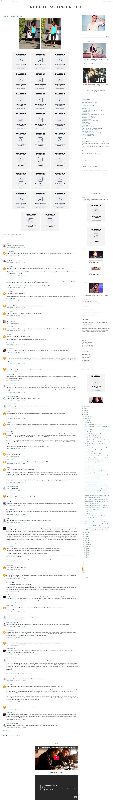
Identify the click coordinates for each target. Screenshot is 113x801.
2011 (85, 550)
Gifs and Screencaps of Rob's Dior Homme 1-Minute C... (97, 527)
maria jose (8, 565)
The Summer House (86, 126)
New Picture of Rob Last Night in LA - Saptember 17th (97, 455)
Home (40, 733)
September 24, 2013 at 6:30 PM (15, 408)
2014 (85, 412)
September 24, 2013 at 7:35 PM (15, 428)
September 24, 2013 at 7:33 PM (15, 418)
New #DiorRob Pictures (90, 431)
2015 (85, 410)
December (87, 416)
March (86, 542)
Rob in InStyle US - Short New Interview (93, 464)
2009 (85, 555)
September (87, 422)
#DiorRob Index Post (89, 511)
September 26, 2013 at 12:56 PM (16, 727)
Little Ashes (84, 123)
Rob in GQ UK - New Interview (91, 503)
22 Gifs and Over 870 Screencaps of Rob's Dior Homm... (97, 521)
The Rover (84, 108)
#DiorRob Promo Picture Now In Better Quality (95, 443)
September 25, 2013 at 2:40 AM (15, 498)
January (87, 546)
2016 (85, 408)
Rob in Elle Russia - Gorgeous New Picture (94, 462)
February (87, 544)
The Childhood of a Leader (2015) (89, 102)
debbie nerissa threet (11, 383)
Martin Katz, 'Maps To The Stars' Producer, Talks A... (96, 486)
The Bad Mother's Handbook (88, 129)
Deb (83, 565)
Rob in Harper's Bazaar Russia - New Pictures (95, 449)
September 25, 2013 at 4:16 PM (15, 578)
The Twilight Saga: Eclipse (88, 117)
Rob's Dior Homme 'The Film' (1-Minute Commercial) (96, 529)
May (86, 538)
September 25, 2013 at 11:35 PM (16, 681)
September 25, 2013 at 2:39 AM (15, 490)
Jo (7, 243)
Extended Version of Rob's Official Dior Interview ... (96, 509)
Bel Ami (84, 113)
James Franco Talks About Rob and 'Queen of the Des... (97, 488)
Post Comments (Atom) (14, 735)
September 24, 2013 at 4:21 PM (15, 323)
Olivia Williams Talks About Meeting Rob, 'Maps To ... (97, 490)
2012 (85, 548)
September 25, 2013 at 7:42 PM (15, 611)
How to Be (84, 125)
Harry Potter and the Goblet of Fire (90, 132)
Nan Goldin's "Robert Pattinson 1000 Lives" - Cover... (96, 453)
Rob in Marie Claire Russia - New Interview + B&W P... (97, 460)
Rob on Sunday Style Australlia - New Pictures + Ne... (97, 476)
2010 (85, 553)
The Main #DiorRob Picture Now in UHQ (93, 482)
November (87, 418)
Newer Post (5, 733)
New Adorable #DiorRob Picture (92, 435)
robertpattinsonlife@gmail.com (88, 309)
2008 (85, 557)
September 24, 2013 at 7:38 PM (15, 456)
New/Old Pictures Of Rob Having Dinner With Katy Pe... (97, 458)
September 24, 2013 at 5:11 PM (15, 363)
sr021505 (8, 326)
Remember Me (85, 119)
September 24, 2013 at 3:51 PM (15, 300)
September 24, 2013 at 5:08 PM (15, 352)
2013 (85, 414)
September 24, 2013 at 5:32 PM (15, 371)
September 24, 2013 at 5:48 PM (15, 380)
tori (7, 411)
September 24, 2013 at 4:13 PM (15, 315)
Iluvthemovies (9, 526)
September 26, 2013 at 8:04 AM (15, 709)
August (86, 532)
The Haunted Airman (86, 131)
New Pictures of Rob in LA (90, 451)
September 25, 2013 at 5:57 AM (15, 505)
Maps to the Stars (86, 107)
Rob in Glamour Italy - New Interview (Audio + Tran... (96, 470)
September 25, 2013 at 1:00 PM (15, 522)
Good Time (84, 99)
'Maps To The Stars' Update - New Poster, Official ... (96, 484)
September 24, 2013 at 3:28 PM (15, 275)
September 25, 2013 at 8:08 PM (15, 619)
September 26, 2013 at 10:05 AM (16, 719)
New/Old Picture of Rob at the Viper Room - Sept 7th (96, 439)
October (87, 420)
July (86, 534)
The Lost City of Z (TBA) (87, 101)
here (107, 63)
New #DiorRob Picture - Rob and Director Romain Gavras (97, 495)
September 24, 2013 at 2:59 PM (15, 247)
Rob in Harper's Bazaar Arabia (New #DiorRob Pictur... (97, 499)
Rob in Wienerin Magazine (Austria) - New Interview (96, 515)
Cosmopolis (84, 111)
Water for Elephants (86, 116)
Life (83, 104)
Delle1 (7, 501)
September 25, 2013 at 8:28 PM (15, 645)
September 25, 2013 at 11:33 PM (16, 673)
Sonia (84, 572)
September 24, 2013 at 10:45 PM (16, 482)
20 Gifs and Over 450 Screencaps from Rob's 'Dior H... (97, 523)
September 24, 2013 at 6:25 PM (15, 392)
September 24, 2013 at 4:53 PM (15, 345)
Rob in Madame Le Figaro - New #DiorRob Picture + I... (97, 472)
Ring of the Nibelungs (87, 134)
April (86, 540)
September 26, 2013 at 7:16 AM (15, 701)
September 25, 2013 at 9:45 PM (15, 654)
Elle (83, 567)
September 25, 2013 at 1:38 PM (15, 543)
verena (7, 319)
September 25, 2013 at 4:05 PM (15, 569)
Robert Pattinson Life (56, 7)
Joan (7, 467)
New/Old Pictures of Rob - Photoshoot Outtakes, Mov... (97, 480)
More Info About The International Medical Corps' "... (96, 433)
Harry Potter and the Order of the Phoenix (91, 128)
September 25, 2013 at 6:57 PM (15, 602)
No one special (9, 493)
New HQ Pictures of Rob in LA (12, 16)
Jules (7, 334)
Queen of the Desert (86, 105)
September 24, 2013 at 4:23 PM (15, 330)
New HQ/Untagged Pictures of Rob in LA (94, 441)
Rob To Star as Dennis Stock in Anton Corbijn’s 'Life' (96, 507)
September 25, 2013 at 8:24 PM (15, 637)
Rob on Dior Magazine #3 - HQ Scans (93, 424)
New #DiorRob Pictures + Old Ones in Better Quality (96, 474)
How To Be (84, 146)
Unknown (8, 251)
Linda (84, 569)
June (86, 536)
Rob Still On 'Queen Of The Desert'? (93, 437)
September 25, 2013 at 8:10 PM (15, 626)
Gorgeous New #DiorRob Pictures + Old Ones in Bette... (97, 447)
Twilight (83, 122)
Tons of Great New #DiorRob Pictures (93, 517)
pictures (12, 236)
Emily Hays (9, 348)
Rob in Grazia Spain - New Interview (93, 478)
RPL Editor (85, 571)
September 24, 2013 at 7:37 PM (15, 448)
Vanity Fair (84, 135)
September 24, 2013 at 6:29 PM (15, 400)
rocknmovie (9, 704)
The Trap (84, 98)
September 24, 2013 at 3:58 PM (15, 307)
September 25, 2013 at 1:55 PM (15, 562)
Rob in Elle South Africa (90, 468)
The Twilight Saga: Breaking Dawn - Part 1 (91, 114)
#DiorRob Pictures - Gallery (91, 513)
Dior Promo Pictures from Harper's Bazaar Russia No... (97, 429)
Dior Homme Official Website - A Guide (93, 525)
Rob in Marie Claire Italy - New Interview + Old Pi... (96, 466)
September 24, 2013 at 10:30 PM (16, 463)
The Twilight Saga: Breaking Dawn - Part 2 (91, 110)
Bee (83, 563)
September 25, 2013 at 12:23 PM (16, 514)
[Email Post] (20, 234)
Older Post (75, 733)
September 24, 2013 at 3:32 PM (15, 287)
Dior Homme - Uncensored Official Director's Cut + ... (96, 519)
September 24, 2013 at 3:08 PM (15, 262)
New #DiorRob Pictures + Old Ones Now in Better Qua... (97, 505)
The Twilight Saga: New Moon (88, 120)
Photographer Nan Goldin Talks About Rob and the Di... (97, 501)
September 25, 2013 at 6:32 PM (15, 591)
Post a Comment (7, 730)
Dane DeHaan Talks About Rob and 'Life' (94, 497)
